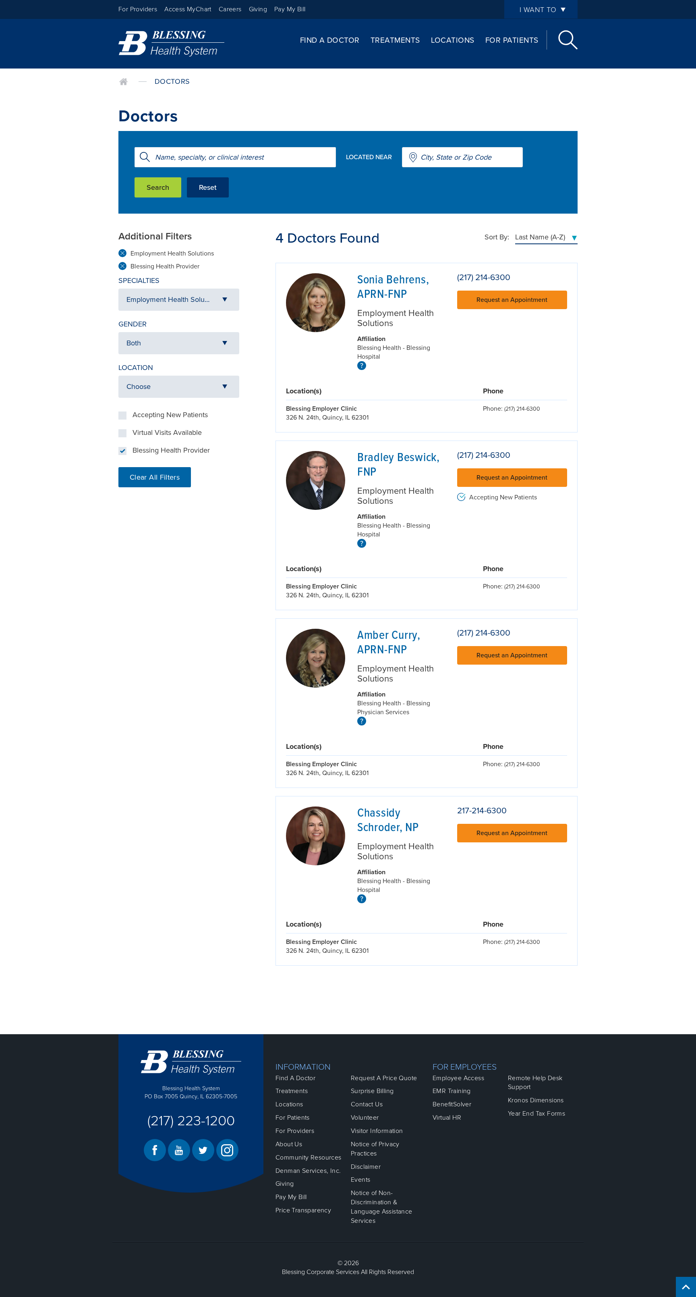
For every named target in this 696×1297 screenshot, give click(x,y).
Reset (208, 187)
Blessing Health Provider (164, 266)
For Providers (137, 9)
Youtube (179, 1150)
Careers (230, 9)
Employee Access (458, 1078)
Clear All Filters (155, 477)
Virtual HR (447, 1118)
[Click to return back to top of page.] (686, 1287)
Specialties (139, 280)
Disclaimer (366, 1167)
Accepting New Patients (170, 414)
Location (135, 367)
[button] (178, 300)
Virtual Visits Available (167, 432)
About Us (289, 1144)
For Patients (512, 40)
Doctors (172, 81)
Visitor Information (377, 1131)
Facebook (155, 1150)
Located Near (369, 157)
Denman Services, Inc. (308, 1171)
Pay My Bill (289, 9)
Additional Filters (155, 236)
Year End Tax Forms (536, 1114)
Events (360, 1180)
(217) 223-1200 (191, 1120)
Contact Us (367, 1104)
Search (568, 40)
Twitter (203, 1150)
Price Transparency (303, 1210)
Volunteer (365, 1118)
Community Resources (309, 1158)
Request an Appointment (511, 300)
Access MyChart (187, 9)
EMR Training (452, 1091)
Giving (258, 9)
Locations (452, 40)
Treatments (395, 40)
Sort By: (497, 237)
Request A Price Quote (384, 1078)
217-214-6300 (482, 811)
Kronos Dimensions (536, 1100)
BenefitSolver (452, 1104)
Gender (132, 324)
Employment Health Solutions (172, 253)
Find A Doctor (330, 40)
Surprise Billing (372, 1091)
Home (123, 82)
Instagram (227, 1150)
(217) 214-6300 (483, 277)
